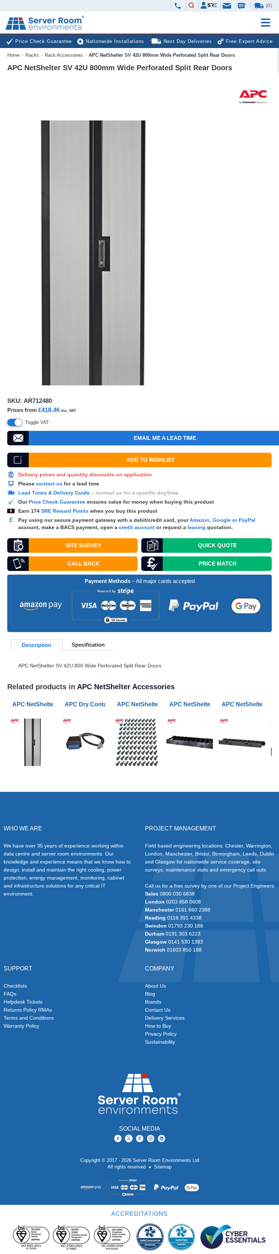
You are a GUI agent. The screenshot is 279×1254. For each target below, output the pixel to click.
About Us (155, 986)
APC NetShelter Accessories (126, 687)
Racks (32, 55)
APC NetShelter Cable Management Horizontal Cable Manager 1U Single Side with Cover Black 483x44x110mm (243, 704)
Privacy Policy (161, 1034)
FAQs (10, 994)
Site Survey (83, 545)
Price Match (217, 563)
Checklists (15, 986)
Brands (153, 1002)
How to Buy (158, 1026)
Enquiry (242, 5)
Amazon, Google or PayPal (222, 520)
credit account (137, 527)
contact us (49, 484)
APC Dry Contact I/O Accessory (86, 704)
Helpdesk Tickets (23, 1002)
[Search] (191, 6)
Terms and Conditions (29, 1018)
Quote (217, 545)
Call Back (84, 563)
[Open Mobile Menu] (265, 22)
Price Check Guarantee (57, 502)
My (209, 5)
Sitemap (162, 1167)
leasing (196, 527)
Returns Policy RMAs (28, 1010)
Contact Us (157, 1010)
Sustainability (160, 1042)
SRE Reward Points (65, 511)
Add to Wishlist (150, 460)
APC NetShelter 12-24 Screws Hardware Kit (139, 704)
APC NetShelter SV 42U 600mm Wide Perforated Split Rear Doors (34, 704)
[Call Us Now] (178, 6)
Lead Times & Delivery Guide (54, 493)
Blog (150, 994)
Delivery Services (165, 1018)
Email (227, 5)
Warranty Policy (21, 1026)
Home (13, 55)
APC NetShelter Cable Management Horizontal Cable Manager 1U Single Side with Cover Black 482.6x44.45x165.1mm (191, 704)
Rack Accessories (64, 55)
